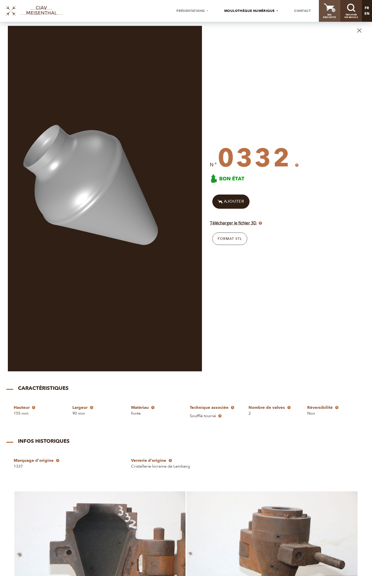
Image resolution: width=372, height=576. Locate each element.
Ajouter (233, 201)
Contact (302, 11)
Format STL (230, 238)
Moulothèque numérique (250, 11)
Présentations (191, 11)
